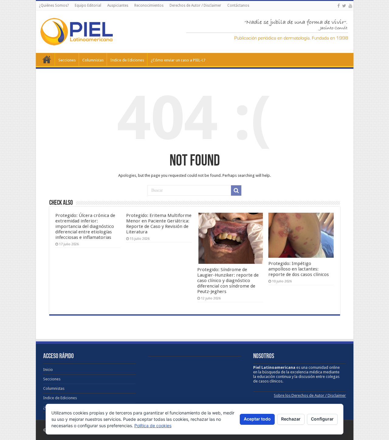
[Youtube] (350, 5)
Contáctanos (238, 5)
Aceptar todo (257, 418)
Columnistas (93, 60)
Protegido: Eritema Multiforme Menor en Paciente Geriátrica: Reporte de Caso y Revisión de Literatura (158, 224)
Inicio (47, 59)
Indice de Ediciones (127, 60)
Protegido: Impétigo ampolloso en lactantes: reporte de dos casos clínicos (298, 269)
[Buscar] (236, 190)
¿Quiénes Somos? (54, 5)
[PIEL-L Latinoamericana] (76, 30)
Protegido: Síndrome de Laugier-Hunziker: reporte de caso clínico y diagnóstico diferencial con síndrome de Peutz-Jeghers (228, 280)
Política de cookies (152, 425)
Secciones (67, 60)
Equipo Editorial (88, 5)
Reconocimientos (149, 5)
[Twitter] (344, 5)
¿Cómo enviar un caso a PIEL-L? (178, 60)
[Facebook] (338, 5)
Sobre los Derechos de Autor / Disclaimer (310, 395)
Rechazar (291, 418)
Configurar (322, 418)
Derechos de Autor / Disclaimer (195, 5)
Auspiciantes (117, 5)
